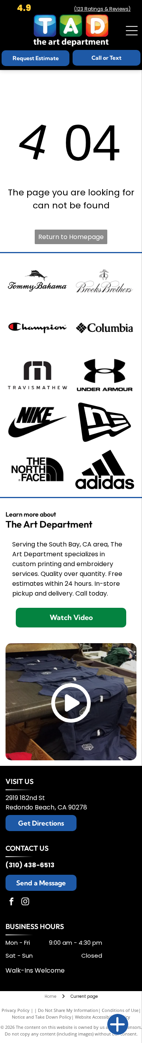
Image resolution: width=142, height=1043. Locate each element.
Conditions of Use (120, 1010)
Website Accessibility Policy (102, 1017)
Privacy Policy (16, 1010)
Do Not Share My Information (68, 1010)
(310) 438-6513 (30, 865)
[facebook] (11, 902)
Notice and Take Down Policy (41, 1017)
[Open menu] (132, 31)
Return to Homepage (71, 236)
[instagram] (25, 902)
